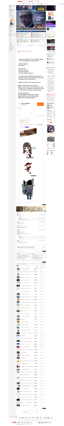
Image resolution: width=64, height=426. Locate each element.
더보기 (28, 122)
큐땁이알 (37, 366)
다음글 (19, 251)
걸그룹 (10, 39)
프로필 (24, 124)
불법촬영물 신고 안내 (37, 420)
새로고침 (45, 244)
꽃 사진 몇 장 (23, 310)
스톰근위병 (37, 349)
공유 (35, 115)
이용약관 (25, 420)
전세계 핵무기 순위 (24, 324)
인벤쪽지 (25, 122)
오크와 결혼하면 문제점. (24, 363)
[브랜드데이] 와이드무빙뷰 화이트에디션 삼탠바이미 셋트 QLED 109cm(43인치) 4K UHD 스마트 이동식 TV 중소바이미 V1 (51, 100)
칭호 (31, 124)
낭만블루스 (37, 291)
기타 (44, 265)
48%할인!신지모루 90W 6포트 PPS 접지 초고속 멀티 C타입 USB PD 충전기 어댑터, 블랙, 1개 (51, 99)
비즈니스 (22, 420)
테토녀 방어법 (23, 352)
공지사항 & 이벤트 (11, 11)
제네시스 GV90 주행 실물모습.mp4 (25, 341)
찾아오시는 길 (41, 420)
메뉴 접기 (40, 124)
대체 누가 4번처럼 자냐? (24, 405)
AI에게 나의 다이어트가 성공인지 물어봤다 (26, 349)
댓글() (44, 47)
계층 (39, 265)
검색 (37, 412)
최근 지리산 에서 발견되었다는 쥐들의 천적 (26, 377)
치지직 (10, 37)
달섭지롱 (37, 377)
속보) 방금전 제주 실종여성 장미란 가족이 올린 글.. (27, 299)
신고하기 (39, 115)
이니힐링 (27, 122)
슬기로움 (37, 374)
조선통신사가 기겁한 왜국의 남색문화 (26, 338)
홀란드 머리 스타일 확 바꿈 (25, 288)
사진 (37, 265)
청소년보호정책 (32, 420)
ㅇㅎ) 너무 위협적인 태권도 (25, 277)
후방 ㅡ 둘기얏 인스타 (24, 327)
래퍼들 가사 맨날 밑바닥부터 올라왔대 (26, 380)
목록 (42, 47)
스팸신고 (41, 115)
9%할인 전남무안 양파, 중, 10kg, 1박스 (51, 98)
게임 (33, 265)
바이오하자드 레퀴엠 (11, 48)
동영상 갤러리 (10, 12)
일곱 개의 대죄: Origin (11, 46)
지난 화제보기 (39, 31)
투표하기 (51, 122)
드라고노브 (18, 45)
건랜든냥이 (37, 310)
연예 (24, 265)
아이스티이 (37, 285)
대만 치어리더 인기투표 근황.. (25, 391)
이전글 (22, 251)
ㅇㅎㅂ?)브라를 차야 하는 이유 (25, 291)
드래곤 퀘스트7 (10, 49)
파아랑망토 (37, 324)
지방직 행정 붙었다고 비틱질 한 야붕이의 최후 (27, 271)
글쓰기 (44, 408)
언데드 (36, 338)
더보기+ (30, 253)
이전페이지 (38, 251)
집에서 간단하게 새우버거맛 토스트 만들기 (26, 366)
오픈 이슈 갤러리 (11, 27)
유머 (26, 265)
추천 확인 (44, 115)
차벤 (9, 38)
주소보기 (17, 43)
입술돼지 (37, 316)
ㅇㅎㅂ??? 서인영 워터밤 (24, 313)
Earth (36, 341)
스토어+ (54, 34)
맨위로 (41, 251)
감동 (42, 265)
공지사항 (44, 420)
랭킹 (27, 124)
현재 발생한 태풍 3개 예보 (24, 374)
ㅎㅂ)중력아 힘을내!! (24, 388)
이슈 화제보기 (43, 31)
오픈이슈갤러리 (44, 43)
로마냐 (36, 302)
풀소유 (36, 271)
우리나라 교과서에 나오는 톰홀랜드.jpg (26, 402)
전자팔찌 (37, 274)
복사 (19, 43)
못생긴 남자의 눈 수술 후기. (25, 274)
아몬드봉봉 (37, 388)
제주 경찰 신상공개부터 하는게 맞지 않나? (26, 302)
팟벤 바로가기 (10, 36)
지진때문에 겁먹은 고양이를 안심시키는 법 (26, 394)
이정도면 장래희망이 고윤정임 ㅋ (25, 285)
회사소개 (19, 420)
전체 (17, 265)
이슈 (20, 265)
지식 (35, 265)
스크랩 (37, 115)
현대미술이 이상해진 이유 (24, 355)
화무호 (36, 277)
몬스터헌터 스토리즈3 (11, 47)
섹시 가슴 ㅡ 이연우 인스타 (25, 316)
